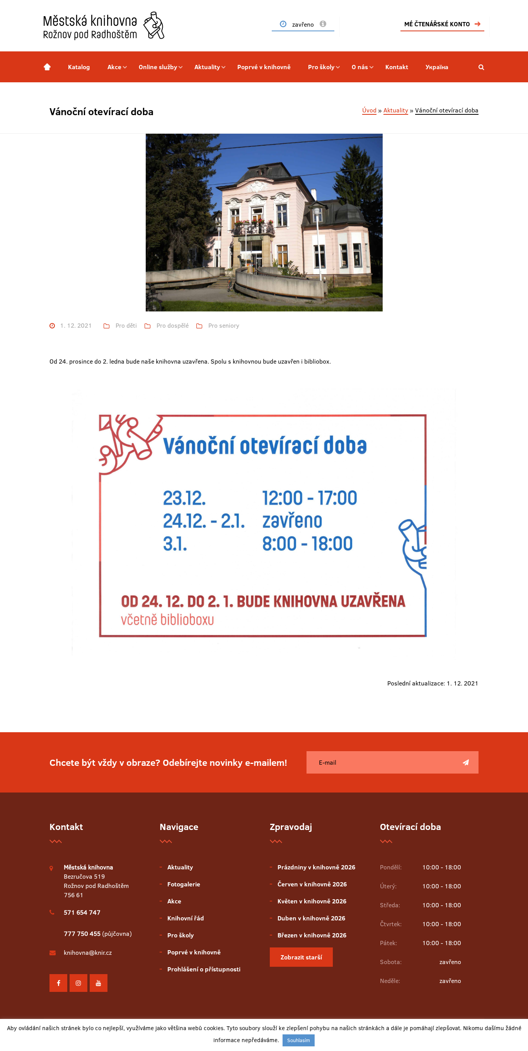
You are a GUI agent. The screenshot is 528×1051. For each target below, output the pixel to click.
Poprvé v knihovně (264, 67)
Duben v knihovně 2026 (311, 918)
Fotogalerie (183, 884)
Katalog (79, 67)
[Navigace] (47, 66)
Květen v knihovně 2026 (312, 901)
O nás (360, 67)
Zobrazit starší (301, 957)
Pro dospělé (173, 325)
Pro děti (126, 325)
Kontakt (396, 67)
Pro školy (321, 67)
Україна (437, 67)
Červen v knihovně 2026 (312, 884)
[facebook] (58, 983)
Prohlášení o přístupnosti (203, 969)
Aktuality (207, 67)
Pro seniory (223, 325)
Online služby (158, 67)
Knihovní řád (185, 918)
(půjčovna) (98, 933)
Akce (114, 67)
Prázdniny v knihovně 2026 (316, 867)
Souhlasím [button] (298, 1040)
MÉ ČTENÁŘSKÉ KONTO (437, 24)
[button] (481, 67)
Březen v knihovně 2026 (312, 935)
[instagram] (78, 983)
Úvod (369, 110)
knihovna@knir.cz (88, 952)
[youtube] (98, 983)
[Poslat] (466, 762)
